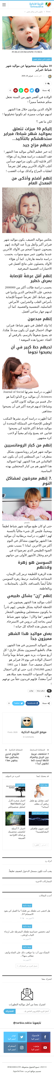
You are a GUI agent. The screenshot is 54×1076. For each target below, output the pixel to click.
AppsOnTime (18, 1071)
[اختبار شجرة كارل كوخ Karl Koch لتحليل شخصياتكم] (15, 790)
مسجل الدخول (29, 871)
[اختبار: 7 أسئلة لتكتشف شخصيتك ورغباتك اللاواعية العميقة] (15, 819)
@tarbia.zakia (22, 1023)
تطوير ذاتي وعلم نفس (42, 59)
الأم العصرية (20, 785)
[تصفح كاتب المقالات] (49, 76)
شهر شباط (41, 690)
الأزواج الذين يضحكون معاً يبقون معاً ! (12, 757)
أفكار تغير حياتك (19, 813)
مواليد (31, 690)
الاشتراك (10, 1011)
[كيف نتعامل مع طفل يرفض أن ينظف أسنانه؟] (39, 790)
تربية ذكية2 (44, 785)
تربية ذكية (27, 905)
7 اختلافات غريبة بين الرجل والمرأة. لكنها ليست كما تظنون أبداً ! (39, 759)
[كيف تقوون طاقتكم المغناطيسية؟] (39, 819)
